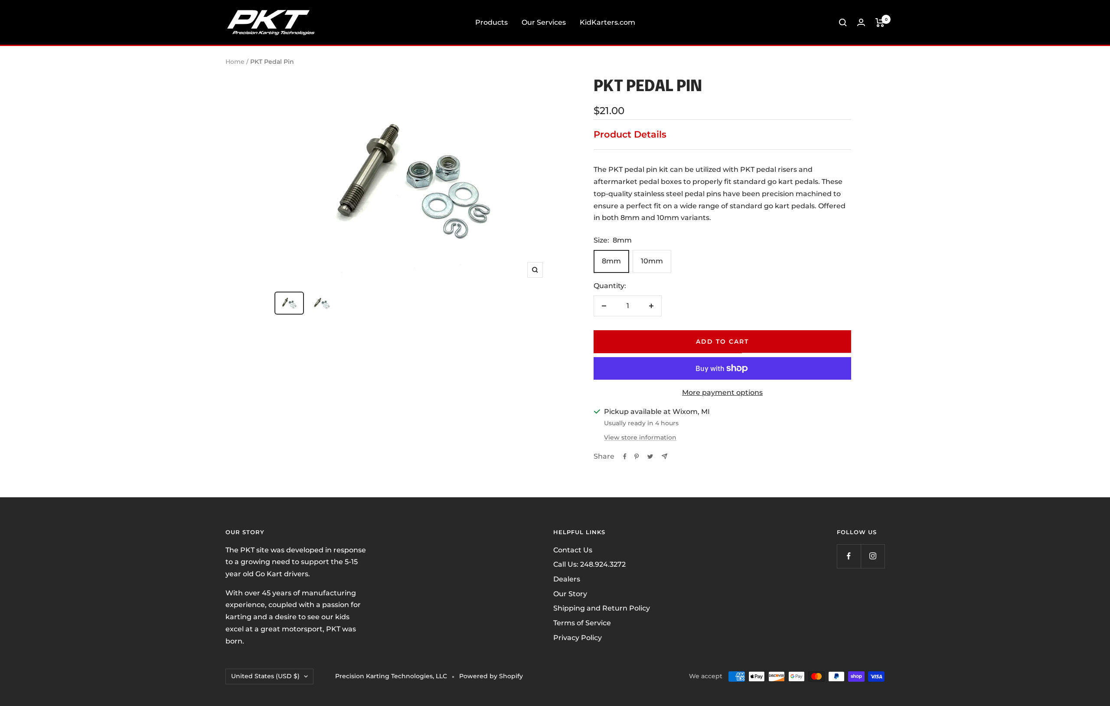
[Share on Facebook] (625, 456)
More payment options (722, 392)
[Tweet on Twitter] (650, 456)
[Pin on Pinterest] (636, 456)
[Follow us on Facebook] (849, 556)
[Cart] (880, 22)
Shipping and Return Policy (601, 608)
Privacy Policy (577, 638)
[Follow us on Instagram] (873, 556)
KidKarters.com (607, 22)
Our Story (570, 594)
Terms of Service (582, 623)
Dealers (566, 579)
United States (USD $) (265, 676)
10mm (652, 261)
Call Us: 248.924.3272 (589, 564)
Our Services (544, 22)
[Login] (861, 22)
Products (491, 22)
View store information (640, 437)
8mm (611, 261)
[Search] (843, 22)
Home (235, 62)
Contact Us (572, 550)
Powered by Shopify (491, 676)
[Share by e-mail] (664, 456)
